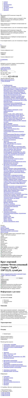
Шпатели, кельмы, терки (10, 169)
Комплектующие (8, 101)
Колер (14, 147)
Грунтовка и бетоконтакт (14, 93)
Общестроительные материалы (11, 137)
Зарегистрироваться (9, 79)
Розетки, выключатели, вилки (11, 221)
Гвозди (21, 113)
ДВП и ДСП (7, 128)
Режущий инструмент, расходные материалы (15, 186)
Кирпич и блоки (8, 138)
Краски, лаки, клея (8, 145)
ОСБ (11, 128)
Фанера (15, 128)
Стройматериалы (8, 85)
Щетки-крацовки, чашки (20, 197)
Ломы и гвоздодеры (13, 182)
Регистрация (7, 68)
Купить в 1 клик (4, 279)
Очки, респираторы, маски (10, 201)
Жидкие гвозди (7, 126)
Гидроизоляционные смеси (15, 94)
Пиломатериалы (8, 127)
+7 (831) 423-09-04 (5, 67)
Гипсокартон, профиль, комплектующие (14, 97)
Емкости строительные (15, 172)
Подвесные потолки (9, 157)
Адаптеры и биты (19, 194)
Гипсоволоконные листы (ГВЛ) (19, 100)
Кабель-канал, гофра (9, 217)
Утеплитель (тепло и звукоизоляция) (13, 103)
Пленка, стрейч (20, 135)
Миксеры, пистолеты (15, 171)
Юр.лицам (6, 8)
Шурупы (22, 115)
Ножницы (13, 190)
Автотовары (7, 207)
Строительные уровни (9, 176)
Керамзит (6, 108)
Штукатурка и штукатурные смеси (12, 88)
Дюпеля (11, 118)
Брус (18, 128)
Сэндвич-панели (19, 154)
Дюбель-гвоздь (12, 119)
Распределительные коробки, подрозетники (15, 213)
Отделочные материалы (10, 139)
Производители (8, 4)
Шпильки (15, 118)
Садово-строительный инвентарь (12, 205)
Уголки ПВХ (7, 153)
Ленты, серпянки (8, 123)
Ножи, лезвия (20, 190)
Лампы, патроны (8, 220)
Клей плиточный (14, 92)
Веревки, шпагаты (8, 202)
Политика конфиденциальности (12, 381)
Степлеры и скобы (14, 183)
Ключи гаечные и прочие (14, 177)
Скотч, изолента (8, 199)
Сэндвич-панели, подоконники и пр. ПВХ (14, 152)
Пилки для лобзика (14, 198)
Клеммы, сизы (7, 216)
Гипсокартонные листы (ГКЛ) (11, 98)
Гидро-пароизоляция (9, 134)
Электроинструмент (9, 197)
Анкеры (17, 115)
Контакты (6, 10)
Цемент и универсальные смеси (18, 89)
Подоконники (14, 153)
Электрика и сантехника (10, 212)
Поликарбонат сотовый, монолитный (14, 154)
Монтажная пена (16, 126)
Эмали (18, 147)
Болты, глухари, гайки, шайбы (11, 113)
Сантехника (7, 214)
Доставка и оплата (8, 7)
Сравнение (3, 281)
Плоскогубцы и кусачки (15, 180)
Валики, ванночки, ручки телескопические (15, 168)
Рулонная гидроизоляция (10, 135)
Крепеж (6, 112)
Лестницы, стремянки (9, 203)
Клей (21, 147)
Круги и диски (11, 194)
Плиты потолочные (9, 158)
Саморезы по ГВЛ (16, 120)
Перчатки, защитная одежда (11, 187)
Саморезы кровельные (9, 115)
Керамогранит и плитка (10, 160)
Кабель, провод (7, 218)
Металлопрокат (19, 138)
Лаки (15, 149)
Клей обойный (7, 143)
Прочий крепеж (8, 116)
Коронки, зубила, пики (17, 195)
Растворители (17, 150)
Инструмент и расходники (10, 164)
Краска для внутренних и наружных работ (14, 146)
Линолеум (6, 141)
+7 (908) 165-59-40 (5, 395)
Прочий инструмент (9, 209)
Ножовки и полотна (18, 188)
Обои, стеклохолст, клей (10, 142)
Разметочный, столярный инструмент (13, 175)
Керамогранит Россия (9, 161)
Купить (20, 278)
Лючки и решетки (8, 156)
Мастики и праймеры (19, 134)
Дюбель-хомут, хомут (17, 116)
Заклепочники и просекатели (11, 191)
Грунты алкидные (8, 147)
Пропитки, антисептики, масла (13, 150)
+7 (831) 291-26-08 (5, 394)
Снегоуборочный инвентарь (11, 206)
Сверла (5, 194)
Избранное (3, 283)
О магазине (6, 376)
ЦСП (13, 138)
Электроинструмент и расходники (12, 192)
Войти (2, 68)
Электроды (6, 198)
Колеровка (6, 6)
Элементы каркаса (18, 158)
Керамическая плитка (20, 161)
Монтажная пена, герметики (11, 124)
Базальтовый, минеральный (11, 104)
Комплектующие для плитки (11, 162)
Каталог (6, 3)
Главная (6, 1)
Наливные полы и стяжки (10, 90)
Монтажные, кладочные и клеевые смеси (14, 96)
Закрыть (3, 16)
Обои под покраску (16, 143)
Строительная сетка (9, 130)
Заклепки (6, 118)
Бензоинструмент (8, 210)
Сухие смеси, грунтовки (10, 86)
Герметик (23, 126)
